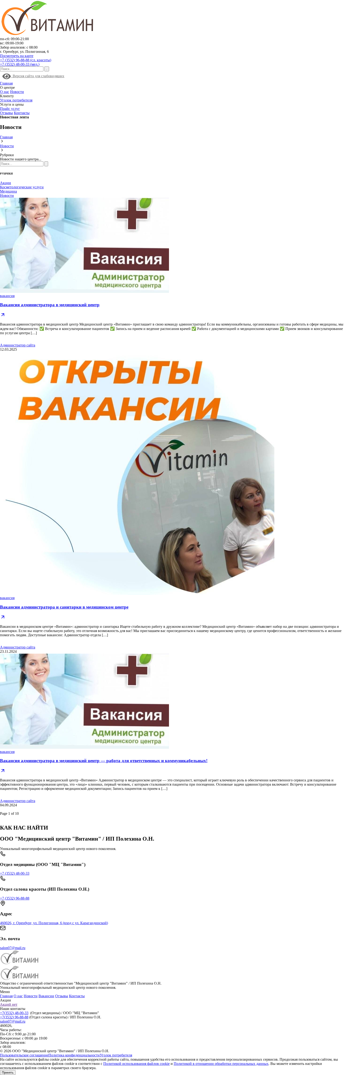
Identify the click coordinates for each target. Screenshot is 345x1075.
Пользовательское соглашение (24, 1055)
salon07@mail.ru (12, 948)
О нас (4, 92)
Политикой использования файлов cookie (136, 1064)
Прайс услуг (10, 109)
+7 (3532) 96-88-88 (14, 898)
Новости (17, 92)
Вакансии (46, 996)
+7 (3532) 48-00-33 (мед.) (19, 64)
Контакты (22, 113)
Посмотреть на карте (16, 56)
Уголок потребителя (16, 100)
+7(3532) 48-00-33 (14, 1013)
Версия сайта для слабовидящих (37, 76)
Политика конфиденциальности (74, 1055)
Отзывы (6, 113)
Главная (6, 83)
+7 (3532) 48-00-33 (14, 873)
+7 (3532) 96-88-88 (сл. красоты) (25, 60)
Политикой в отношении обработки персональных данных (221, 1064)
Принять (8, 1072)
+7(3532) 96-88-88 (14, 1017)
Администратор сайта (17, 345)
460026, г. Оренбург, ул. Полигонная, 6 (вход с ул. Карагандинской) (54, 923)
